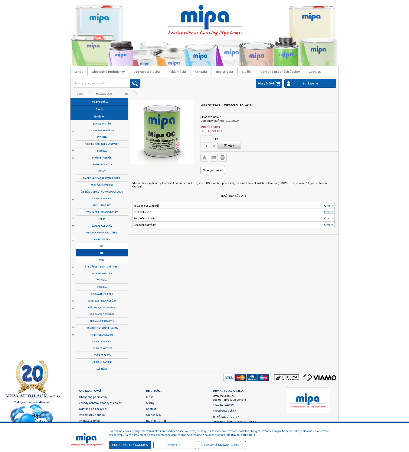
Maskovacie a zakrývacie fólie (101, 178)
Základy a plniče (102, 225)
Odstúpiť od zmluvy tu (93, 409)
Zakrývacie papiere (102, 184)
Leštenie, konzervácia (102, 307)
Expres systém (102, 123)
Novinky (99, 116)
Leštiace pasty (102, 355)
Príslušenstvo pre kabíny (102, 327)
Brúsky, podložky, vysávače (102, 144)
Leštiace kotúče (102, 348)
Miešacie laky (104, 93)
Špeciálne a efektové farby (102, 266)
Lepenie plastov (102, 164)
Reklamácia (177, 71)
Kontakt (201, 71)
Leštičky (101, 368)
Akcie (99, 109)
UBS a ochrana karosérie (102, 232)
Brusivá (102, 150)
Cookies (315, 71)
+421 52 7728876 (223, 404)
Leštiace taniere (102, 361)
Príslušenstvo (101, 205)
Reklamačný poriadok (92, 415)
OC (126, 93)
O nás (79, 71)
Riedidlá (102, 287)
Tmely (101, 218)
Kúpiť (230, 145)
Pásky (101, 171)
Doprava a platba (147, 71)
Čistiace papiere (102, 198)
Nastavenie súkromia (241, 435)
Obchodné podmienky (108, 71)
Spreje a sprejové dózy (102, 300)
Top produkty (99, 101)
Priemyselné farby (102, 334)
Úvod (80, 93)
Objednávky (153, 415)
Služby (247, 71)
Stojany (101, 137)
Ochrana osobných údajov (280, 71)
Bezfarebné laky (102, 273)
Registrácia (224, 71)
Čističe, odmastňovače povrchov (102, 191)
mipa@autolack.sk (224, 410)
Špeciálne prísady (102, 293)
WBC (101, 259)
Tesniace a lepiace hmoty (102, 212)
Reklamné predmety (102, 321)
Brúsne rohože (101, 157)
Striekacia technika (101, 314)
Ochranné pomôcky (101, 130)
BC (101, 246)
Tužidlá (102, 280)
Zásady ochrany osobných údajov (100, 403)
